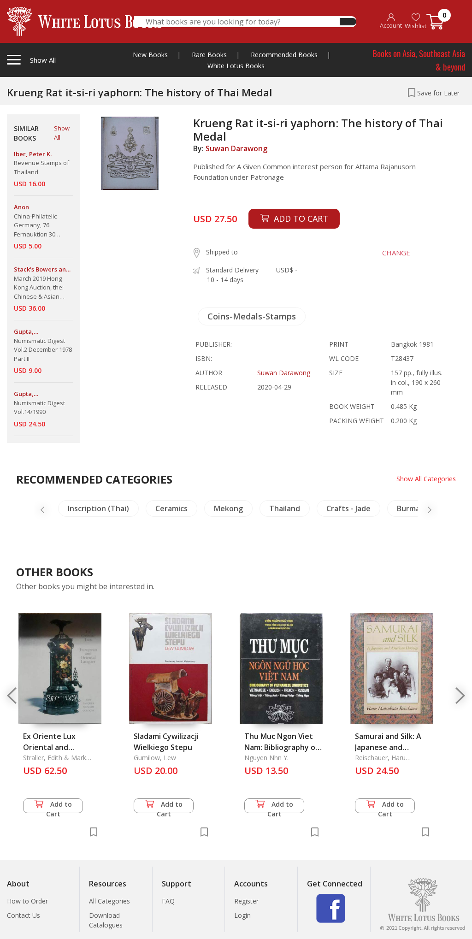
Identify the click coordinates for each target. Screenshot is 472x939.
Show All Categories (426, 478)
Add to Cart (59, 806)
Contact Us (23, 915)
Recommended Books (284, 54)
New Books (150, 54)
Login (242, 915)
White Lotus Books (236, 65)
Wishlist (415, 26)
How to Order (27, 901)
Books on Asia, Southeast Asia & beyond (418, 60)
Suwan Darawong (236, 148)
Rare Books (209, 54)
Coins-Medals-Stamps (251, 316)
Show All (62, 133)
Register (246, 901)
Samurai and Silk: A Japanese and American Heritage (389, 747)
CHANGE (396, 252)
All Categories (109, 901)
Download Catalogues (106, 920)
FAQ (168, 901)
